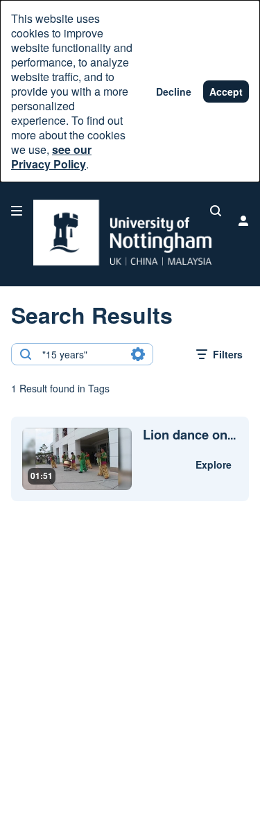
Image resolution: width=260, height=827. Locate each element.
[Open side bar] (17, 211)
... (189, 435)
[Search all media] (216, 211)
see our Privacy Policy (51, 156)
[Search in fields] (138, 354)
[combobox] (81, 354)
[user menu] (243, 220)
